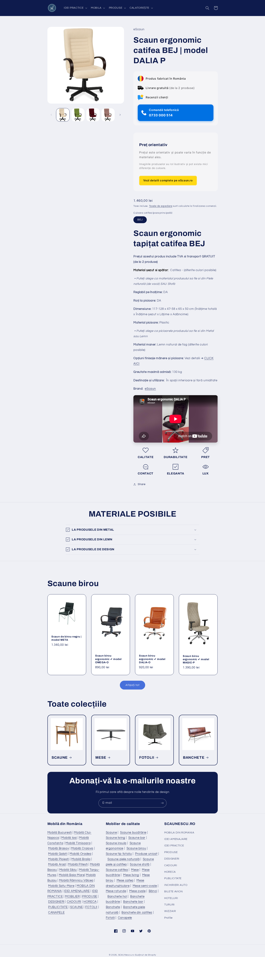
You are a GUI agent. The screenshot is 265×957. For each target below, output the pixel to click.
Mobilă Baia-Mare (72, 875)
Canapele (125, 917)
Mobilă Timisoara (77, 843)
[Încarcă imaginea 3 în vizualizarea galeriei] (93, 114)
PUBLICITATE (58, 907)
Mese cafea (125, 880)
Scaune (111, 832)
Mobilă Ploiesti (58, 859)
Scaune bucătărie (133, 832)
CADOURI (74, 901)
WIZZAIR (170, 911)
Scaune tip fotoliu (119, 853)
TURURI (169, 904)
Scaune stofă (139, 864)
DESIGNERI (56, 901)
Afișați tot (132, 685)
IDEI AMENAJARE (77, 891)
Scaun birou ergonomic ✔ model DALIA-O (152, 659)
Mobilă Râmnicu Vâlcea (76, 880)
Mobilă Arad (57, 864)
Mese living (131, 875)
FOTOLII (146, 757)
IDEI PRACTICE (174, 845)
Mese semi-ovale (145, 885)
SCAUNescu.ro (126, 955)
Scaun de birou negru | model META (66, 638)
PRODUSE (89, 896)
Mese (135, 869)
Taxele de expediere (160, 206)
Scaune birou (136, 848)
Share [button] (141, 484)
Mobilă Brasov (58, 848)
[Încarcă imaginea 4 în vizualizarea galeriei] (108, 114)
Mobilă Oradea (80, 853)
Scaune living (115, 837)
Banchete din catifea (137, 912)
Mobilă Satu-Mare (61, 885)
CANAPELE (56, 912)
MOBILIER (72, 896)
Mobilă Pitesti (78, 864)
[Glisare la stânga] (51, 115)
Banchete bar (133, 901)
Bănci (153, 891)
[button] (75, 8)
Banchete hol (117, 896)
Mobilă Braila (80, 859)
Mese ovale (137, 891)
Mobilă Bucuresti (59, 832)
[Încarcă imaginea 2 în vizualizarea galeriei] (78, 114)
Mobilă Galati (57, 853)
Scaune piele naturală (123, 859)
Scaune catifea (117, 869)
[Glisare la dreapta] (120, 115)
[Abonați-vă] (162, 803)
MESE (100, 757)
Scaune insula (116, 843)
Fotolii (110, 917)
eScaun (150, 388)
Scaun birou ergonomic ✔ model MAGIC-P (196, 659)
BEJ (140, 219)
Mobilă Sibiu (68, 869)
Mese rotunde (116, 891)
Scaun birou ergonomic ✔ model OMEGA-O (108, 659)
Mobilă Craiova (82, 848)
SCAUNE (60, 757)
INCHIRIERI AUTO (175, 885)
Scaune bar (136, 837)
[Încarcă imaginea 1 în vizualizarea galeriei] (62, 114)
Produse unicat (146, 853)
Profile (168, 917)
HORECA (90, 901)
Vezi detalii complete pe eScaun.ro (168, 180)
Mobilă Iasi (69, 837)
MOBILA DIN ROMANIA (179, 832)
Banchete (113, 907)
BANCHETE (193, 757)
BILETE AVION (173, 891)
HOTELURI (171, 898)
